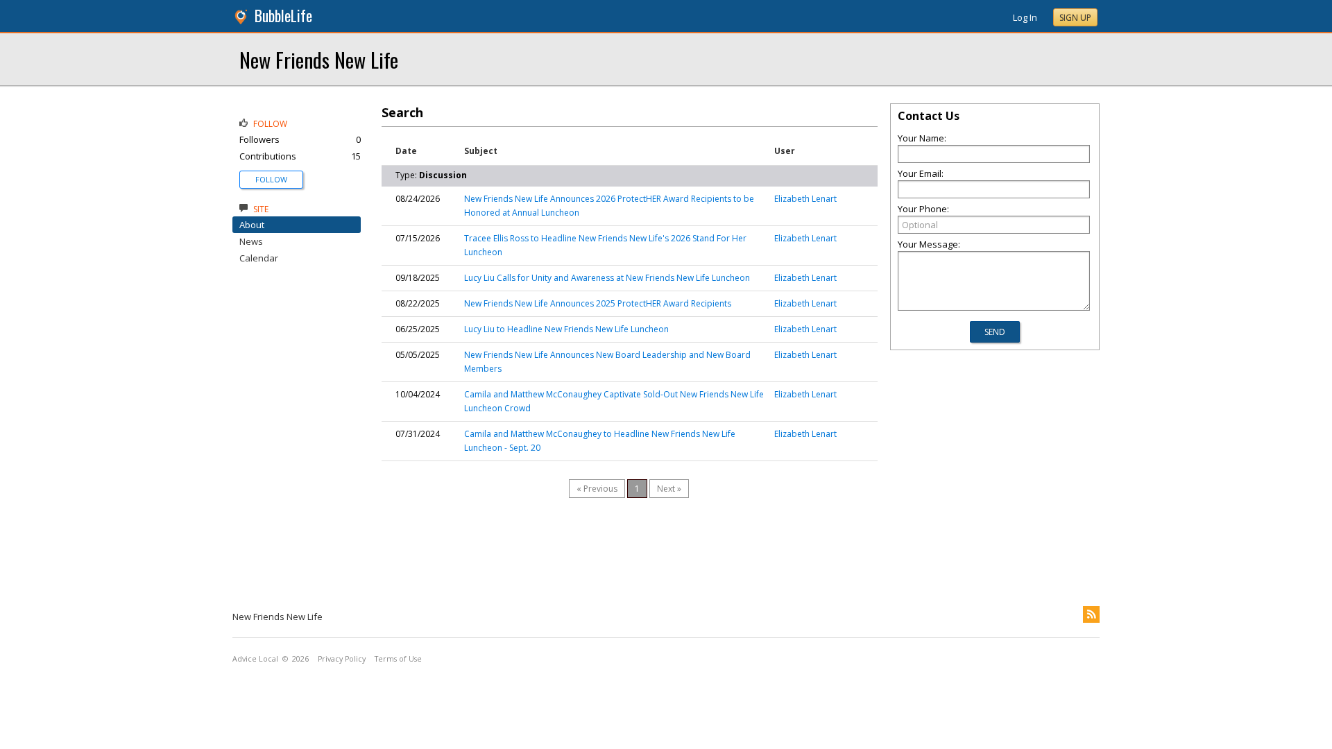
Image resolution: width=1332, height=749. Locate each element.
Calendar (258, 258)
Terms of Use (398, 659)
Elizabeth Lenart (805, 199)
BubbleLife (283, 15)
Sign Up (1075, 18)
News (251, 241)
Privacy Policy (342, 659)
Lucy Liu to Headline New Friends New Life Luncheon (566, 329)
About (251, 224)
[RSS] (1091, 614)
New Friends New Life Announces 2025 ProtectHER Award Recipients (597, 303)
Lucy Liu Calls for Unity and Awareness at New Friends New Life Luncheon (607, 278)
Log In (1025, 17)
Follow (271, 179)
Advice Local (255, 659)
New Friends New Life (318, 59)
